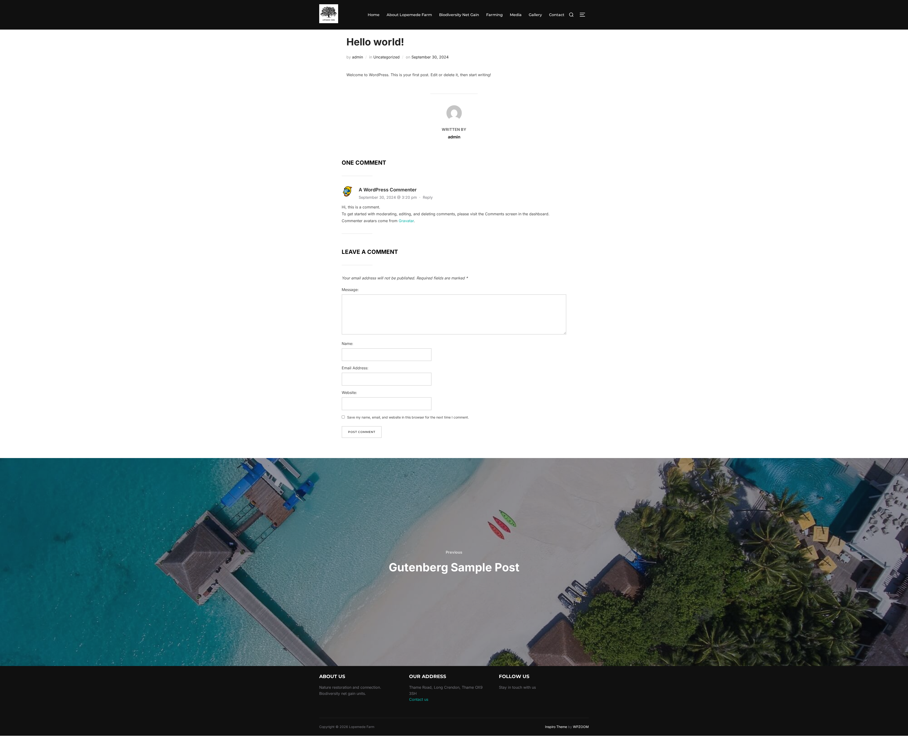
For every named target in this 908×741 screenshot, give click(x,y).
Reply (428, 197)
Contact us (418, 699)
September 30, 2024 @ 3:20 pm (388, 197)
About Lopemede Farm (409, 15)
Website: (349, 392)
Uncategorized (386, 57)
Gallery (535, 15)
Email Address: (355, 368)
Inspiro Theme (556, 727)
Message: (350, 289)
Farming (494, 15)
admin (357, 57)
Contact (556, 15)
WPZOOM (581, 727)
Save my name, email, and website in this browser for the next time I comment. (408, 417)
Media (516, 15)
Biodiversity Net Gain (459, 15)
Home (374, 15)
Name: (347, 343)
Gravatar (406, 220)
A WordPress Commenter (388, 190)
